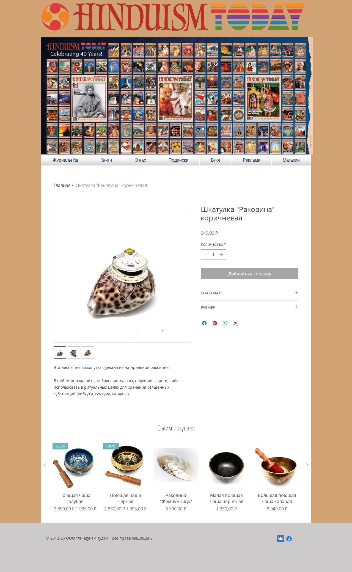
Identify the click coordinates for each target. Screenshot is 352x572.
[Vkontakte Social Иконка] (280, 538)
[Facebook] (289, 538)
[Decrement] (205, 254)
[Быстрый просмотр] (176, 465)
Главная (62, 185)
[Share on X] (235, 323)
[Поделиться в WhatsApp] (225, 323)
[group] (176, 481)
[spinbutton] (213, 254)
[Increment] (221, 254)
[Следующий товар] (307, 465)
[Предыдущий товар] (44, 465)
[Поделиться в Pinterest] (214, 323)
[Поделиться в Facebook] (204, 323)
